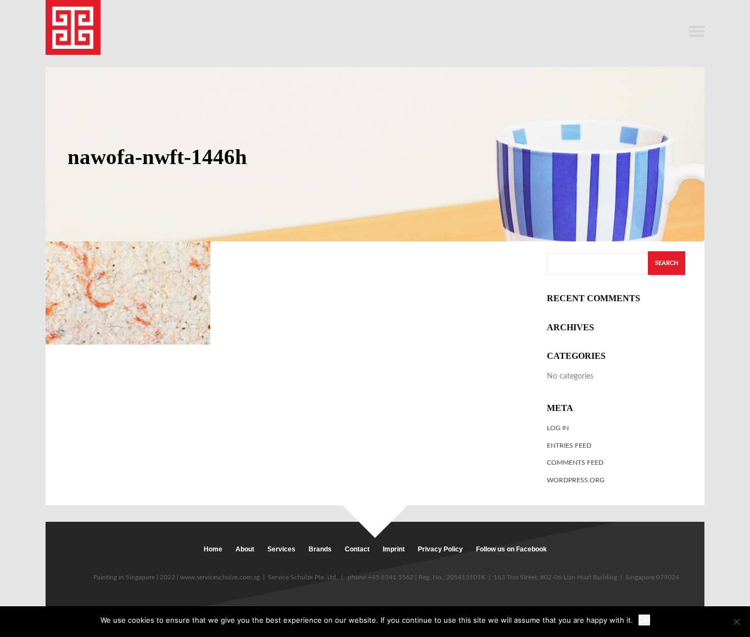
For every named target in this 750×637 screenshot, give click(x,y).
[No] (736, 621)
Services (281, 549)
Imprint (394, 549)
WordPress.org (576, 480)
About (245, 549)
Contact (357, 549)
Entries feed (569, 445)
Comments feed (575, 462)
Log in (558, 428)
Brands (320, 549)
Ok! (644, 620)
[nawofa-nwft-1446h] (128, 293)
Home (213, 549)
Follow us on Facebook (511, 549)
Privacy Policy (440, 549)
